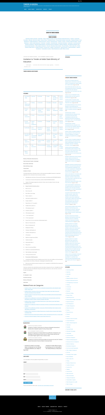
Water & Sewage (66, 48)
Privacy (50, 9)
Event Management (69, 303)
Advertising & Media (29, 38)
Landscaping (70, 42)
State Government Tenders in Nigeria (45, 56)
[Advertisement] (52, 21)
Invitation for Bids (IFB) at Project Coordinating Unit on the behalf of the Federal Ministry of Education (54, 347)
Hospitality (48, 42)
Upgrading (51, 64)
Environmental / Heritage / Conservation (41, 110)
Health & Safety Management (35, 42)
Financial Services (54, 41)
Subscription (39, 9)
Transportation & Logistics (46, 48)
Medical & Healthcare (63, 44)
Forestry (63, 41)
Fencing (48, 41)
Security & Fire (46, 47)
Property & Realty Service (30, 47)
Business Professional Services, (64, 38)
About (25, 9)
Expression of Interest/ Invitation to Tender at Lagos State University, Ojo (37, 316)
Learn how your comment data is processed (45, 385)
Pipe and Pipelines (65, 45)
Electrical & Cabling (69, 293)
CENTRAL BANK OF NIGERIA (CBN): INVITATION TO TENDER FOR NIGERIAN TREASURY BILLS (73, 101)
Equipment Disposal (70, 301)
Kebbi (39, 64)
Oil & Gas (48, 45)
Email (24, 376)
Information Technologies (62, 42)
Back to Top (52, 398)
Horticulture (43, 42)
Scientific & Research (39, 47)
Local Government (76, 42)
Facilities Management (34, 41)
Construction (77, 38)
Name (24, 373)
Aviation (44, 38)
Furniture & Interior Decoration (71, 41)
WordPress (49, 411)
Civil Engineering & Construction (27, 104)
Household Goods (54, 42)
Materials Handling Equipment (40, 44)
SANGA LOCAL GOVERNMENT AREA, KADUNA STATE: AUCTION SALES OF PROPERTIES (72, 96)
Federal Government (42, 41)
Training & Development (70, 377)
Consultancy (49, 102)
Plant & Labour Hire (73, 45)
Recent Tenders (31, 9)
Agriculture (35, 38)
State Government (64, 47)
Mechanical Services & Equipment (52, 44)
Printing (78, 45)
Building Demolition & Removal (55, 98)
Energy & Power (69, 295)
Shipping (51, 47)
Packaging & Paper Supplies (56, 45)
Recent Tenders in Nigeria (71, 77)
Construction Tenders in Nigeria (30, 56)
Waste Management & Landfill (57, 48)
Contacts (45, 9)
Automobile (40, 38)
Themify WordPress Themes (57, 411)
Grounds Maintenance (70, 320)
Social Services (57, 47)
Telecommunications (72, 47)
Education (54, 102)
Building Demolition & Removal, (52, 38)
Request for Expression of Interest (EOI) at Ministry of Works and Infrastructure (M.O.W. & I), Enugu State (44, 314)
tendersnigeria (28, 64)
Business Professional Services (61, 98)
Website (24, 379)
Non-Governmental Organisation (34, 135)
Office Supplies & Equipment (41, 45)
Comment (25, 362)
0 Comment (57, 64)
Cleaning (72, 38)
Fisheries (59, 41)
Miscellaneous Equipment (72, 44)
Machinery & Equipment (29, 44)
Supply (48, 64)
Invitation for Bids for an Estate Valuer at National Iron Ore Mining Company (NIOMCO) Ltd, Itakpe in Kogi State (32, 348)
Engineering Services (70, 297)
